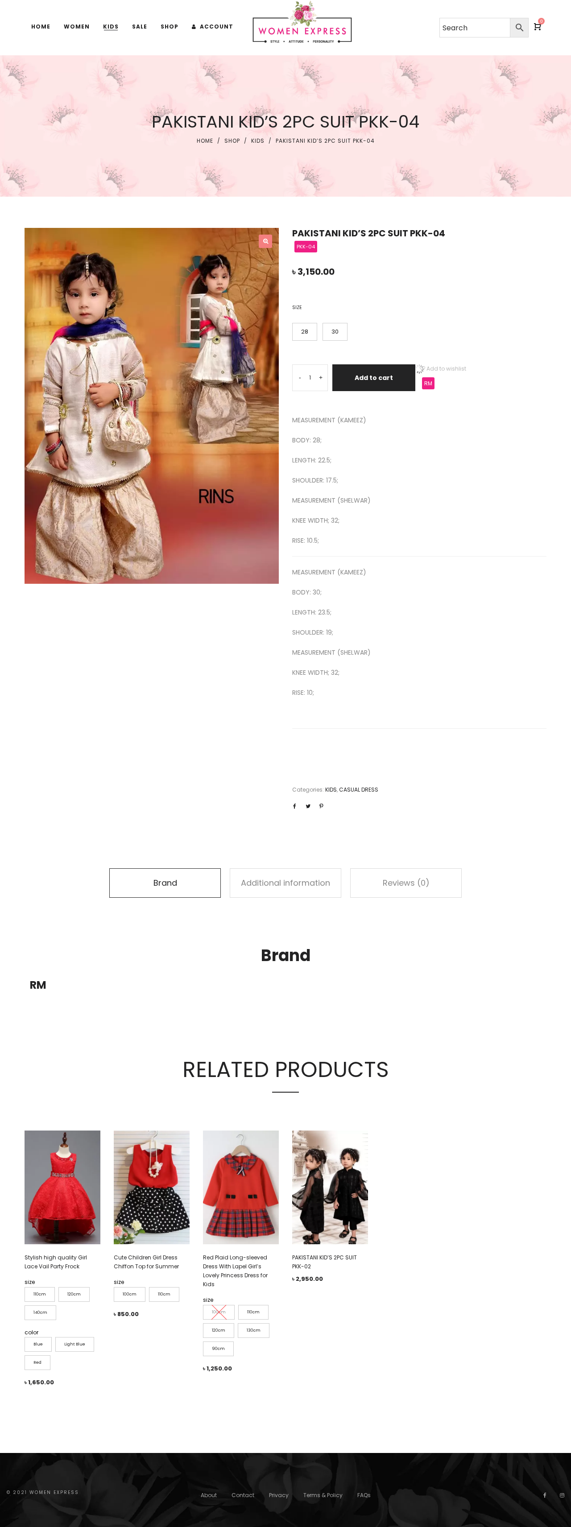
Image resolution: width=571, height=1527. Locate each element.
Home (205, 140)
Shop (232, 140)
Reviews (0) (406, 882)
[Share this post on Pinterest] (321, 806)
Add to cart (374, 377)
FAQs (364, 1495)
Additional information (285, 882)
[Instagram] (562, 1495)
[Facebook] (544, 1495)
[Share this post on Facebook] (294, 806)
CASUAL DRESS (358, 789)
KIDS (258, 140)
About (209, 1495)
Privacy (279, 1495)
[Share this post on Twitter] (307, 806)
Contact (243, 1495)
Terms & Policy (323, 1495)
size (297, 307)
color (31, 1332)
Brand (165, 882)
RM (428, 383)
